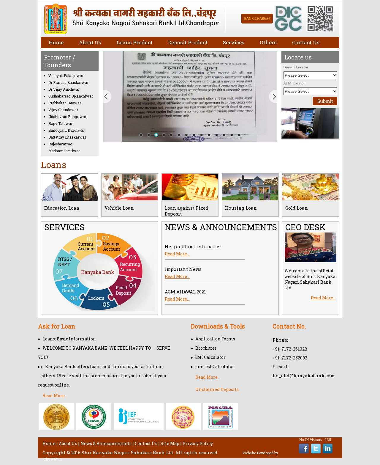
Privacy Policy (198, 443)
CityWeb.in (52, 459)
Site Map (170, 443)
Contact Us (146, 443)
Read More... (177, 251)
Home (49, 443)
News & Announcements (106, 443)
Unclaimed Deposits (217, 389)
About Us (68, 443)
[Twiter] (316, 452)
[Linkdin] (327, 452)
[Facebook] (304, 452)
